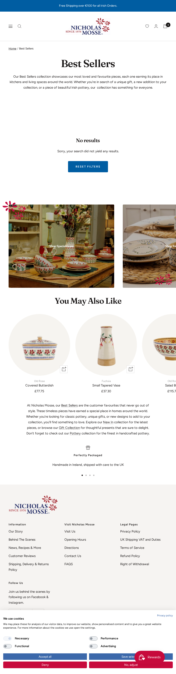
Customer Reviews (22, 556)
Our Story (16, 531)
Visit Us (69, 531)
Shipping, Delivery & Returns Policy (29, 567)
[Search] (19, 26)
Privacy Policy (130, 531)
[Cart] (165, 26)
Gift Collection (69, 428)
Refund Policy (130, 556)
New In (108, 422)
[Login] (156, 26)
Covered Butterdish (39, 383)
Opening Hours (75, 540)
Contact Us (72, 556)
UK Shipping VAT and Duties (140, 540)
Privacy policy (165, 615)
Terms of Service (132, 548)
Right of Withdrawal (134, 564)
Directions (71, 548)
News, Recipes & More (25, 548)
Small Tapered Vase (106, 383)
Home (12, 48)
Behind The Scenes (22, 540)
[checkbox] (7, 638)
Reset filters (88, 166)
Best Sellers (69, 405)
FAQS (68, 564)
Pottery (75, 433)
